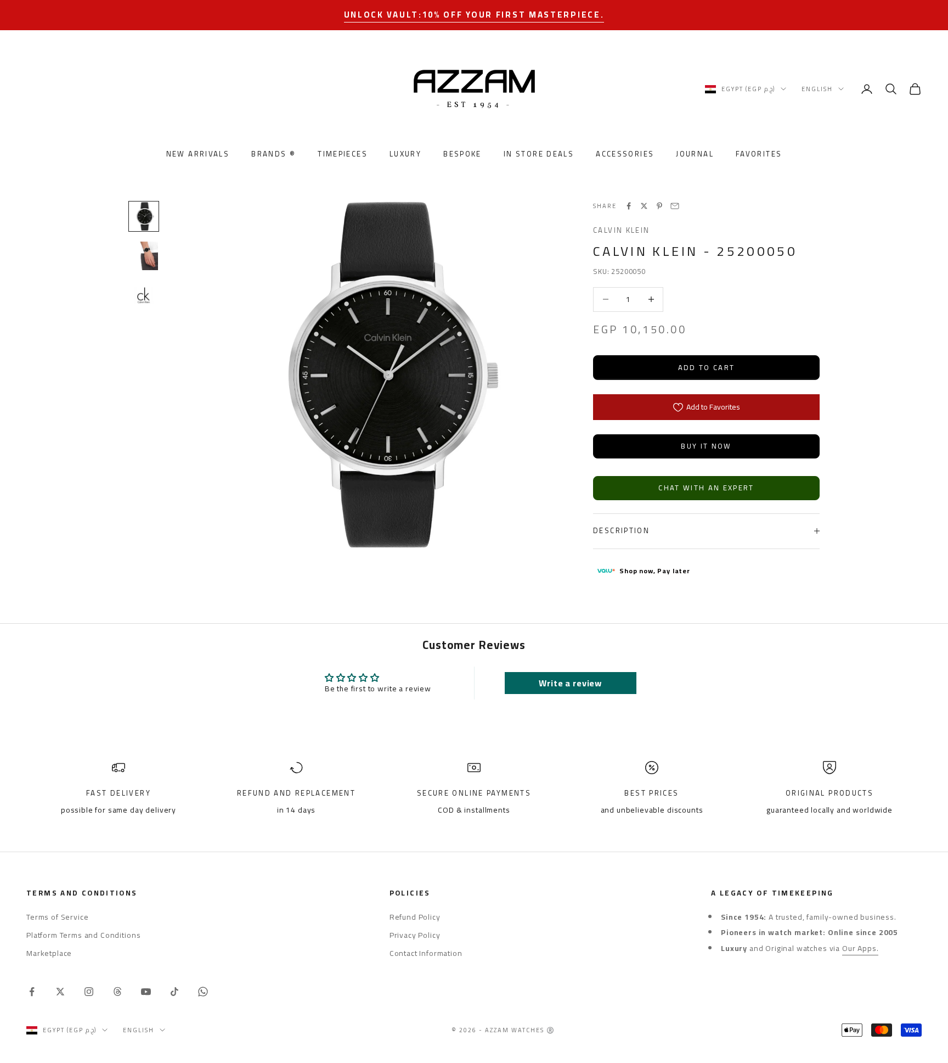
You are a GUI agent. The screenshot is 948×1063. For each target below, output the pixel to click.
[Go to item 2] (143, 255)
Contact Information (426, 953)
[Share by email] (674, 206)
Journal (695, 154)
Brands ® (273, 154)
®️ (550, 1030)
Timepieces (343, 154)
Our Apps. (860, 948)
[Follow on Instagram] (88, 991)
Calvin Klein (621, 230)
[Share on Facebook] (628, 206)
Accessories (625, 154)
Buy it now (706, 445)
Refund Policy (415, 917)
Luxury (405, 154)
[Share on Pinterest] (659, 206)
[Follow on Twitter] (60, 991)
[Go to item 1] (143, 216)
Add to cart (706, 367)
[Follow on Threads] (117, 991)
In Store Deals (539, 154)
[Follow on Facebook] (31, 991)
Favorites (759, 154)
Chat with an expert (706, 487)
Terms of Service (57, 917)
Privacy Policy (415, 935)
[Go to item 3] (143, 295)
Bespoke (462, 154)
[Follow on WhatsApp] (203, 991)
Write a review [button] (570, 683)
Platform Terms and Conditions (83, 935)
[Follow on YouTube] (145, 991)
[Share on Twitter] (644, 206)
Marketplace (49, 953)
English (817, 89)
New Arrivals (198, 154)
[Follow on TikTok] (174, 991)
